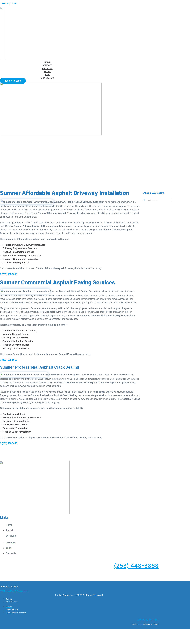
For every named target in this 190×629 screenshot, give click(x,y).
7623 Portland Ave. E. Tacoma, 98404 (14, 591)
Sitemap (9, 599)
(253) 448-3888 (136, 565)
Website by (148, 619)
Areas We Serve (12, 602)
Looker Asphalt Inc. (8, 3)
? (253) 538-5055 (8, 274)
